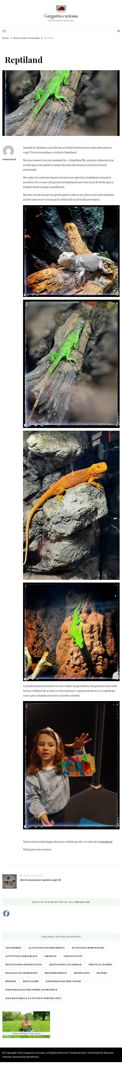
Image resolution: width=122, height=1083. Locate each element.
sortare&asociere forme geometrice (31, 990)
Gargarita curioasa (61, 16)
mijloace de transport (21, 973)
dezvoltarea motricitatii (23, 964)
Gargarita (8, 159)
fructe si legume (100, 964)
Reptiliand (31, 981)
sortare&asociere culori (63, 981)
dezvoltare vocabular (65, 964)
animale (50, 956)
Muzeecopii (82, 973)
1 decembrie (13, 948)
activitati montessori (88, 948)
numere (10, 981)
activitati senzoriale (21, 956)
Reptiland (106, 841)
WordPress (32, 1056)
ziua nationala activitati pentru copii (33, 998)
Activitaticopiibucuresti (46, 948)
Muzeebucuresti (56, 973)
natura (102, 973)
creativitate (73, 956)
